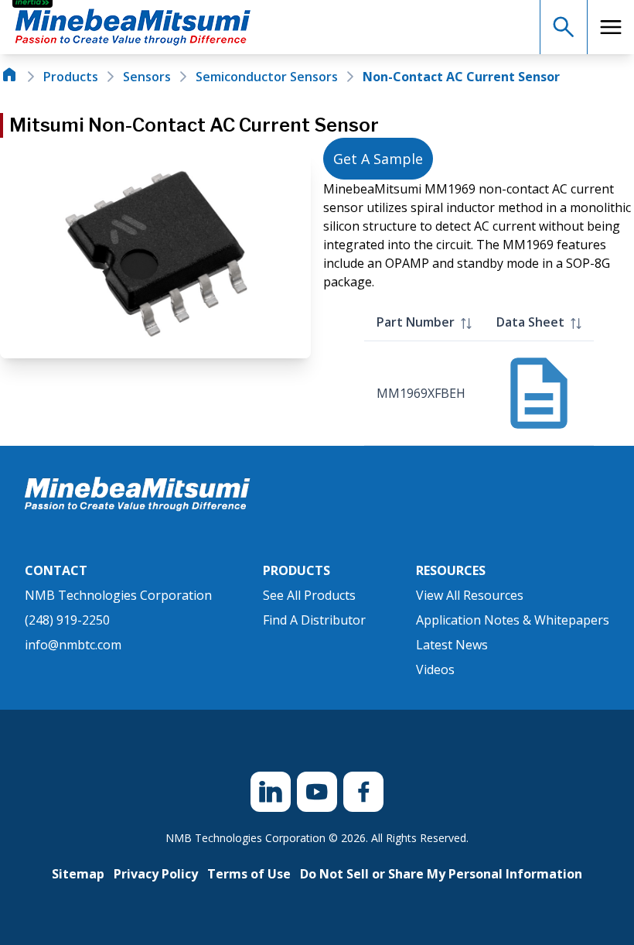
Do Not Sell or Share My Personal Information (441, 873)
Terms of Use (249, 873)
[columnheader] (424, 322)
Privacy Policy (156, 873)
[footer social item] (271, 792)
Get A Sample (378, 158)
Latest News (452, 644)
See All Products (309, 595)
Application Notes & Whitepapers (512, 619)
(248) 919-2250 (67, 619)
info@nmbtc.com (73, 644)
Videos (435, 669)
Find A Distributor (314, 619)
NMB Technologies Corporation (118, 595)
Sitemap (78, 873)
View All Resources (469, 595)
